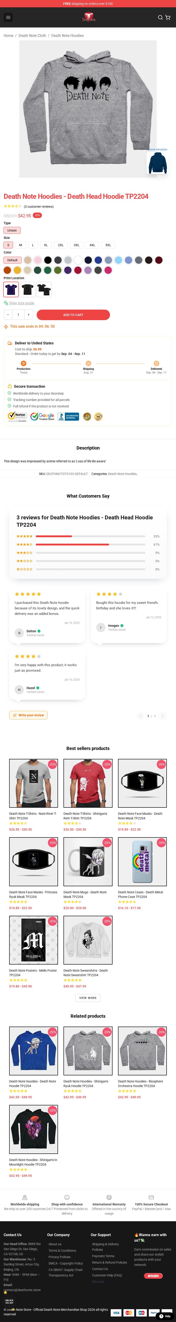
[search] (160, 17)
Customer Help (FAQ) (107, 1275)
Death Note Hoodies (67, 35)
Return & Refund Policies (109, 1262)
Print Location (14, 278)
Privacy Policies (60, 1257)
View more (88, 998)
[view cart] (167, 17)
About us (55, 1244)
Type (7, 223)
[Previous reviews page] (140, 716)
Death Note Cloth (32, 35)
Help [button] (167, 1316)
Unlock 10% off (9, 1301)
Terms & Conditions (62, 1250)
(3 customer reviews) (39, 206)
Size (7, 238)
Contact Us (100, 1269)
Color (7, 252)
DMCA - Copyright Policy (66, 1263)
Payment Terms (103, 1256)
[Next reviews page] (163, 716)
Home (8, 35)
